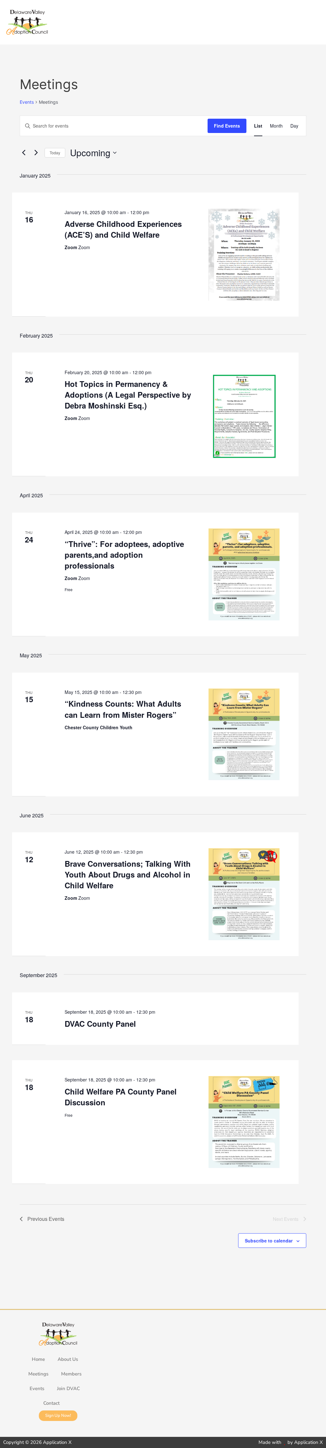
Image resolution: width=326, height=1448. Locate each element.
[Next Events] (36, 153)
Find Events (227, 125)
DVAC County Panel (100, 1023)
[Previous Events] (23, 153)
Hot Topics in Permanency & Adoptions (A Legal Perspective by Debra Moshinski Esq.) (128, 394)
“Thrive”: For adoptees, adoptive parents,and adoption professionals (124, 554)
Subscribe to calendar (269, 1240)
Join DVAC (68, 1388)
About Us (68, 1359)
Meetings (38, 1374)
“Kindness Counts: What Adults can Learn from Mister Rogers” (123, 709)
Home (38, 1359)
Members (71, 1374)
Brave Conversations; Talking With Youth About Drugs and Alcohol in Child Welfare (128, 874)
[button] (315, 22)
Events (27, 102)
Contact (51, 1403)
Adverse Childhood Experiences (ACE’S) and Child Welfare (123, 229)
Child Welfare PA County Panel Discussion (121, 1097)
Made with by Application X (291, 1442)
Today (55, 152)
